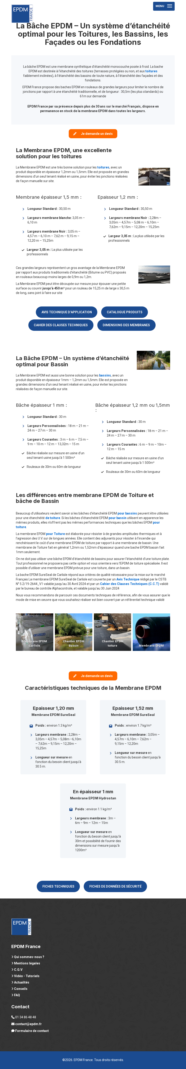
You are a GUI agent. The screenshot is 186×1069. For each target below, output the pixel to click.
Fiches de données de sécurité (115, 886)
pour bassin (117, 518)
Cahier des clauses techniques (61, 325)
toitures (103, 167)
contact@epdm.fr (28, 1024)
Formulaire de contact (32, 1031)
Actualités (21, 982)
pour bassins (127, 513)
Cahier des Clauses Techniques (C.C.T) (129, 584)
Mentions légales (27, 963)
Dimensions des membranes (126, 325)
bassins (105, 375)
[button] (93, 133)
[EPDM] (22, 5)
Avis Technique (127, 579)
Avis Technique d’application (67, 312)
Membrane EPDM (151, 645)
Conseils (20, 989)
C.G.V (18, 969)
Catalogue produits (124, 312)
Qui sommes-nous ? (29, 957)
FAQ (17, 995)
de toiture (52, 518)
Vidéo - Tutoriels (26, 976)
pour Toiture (55, 534)
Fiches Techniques (58, 886)
